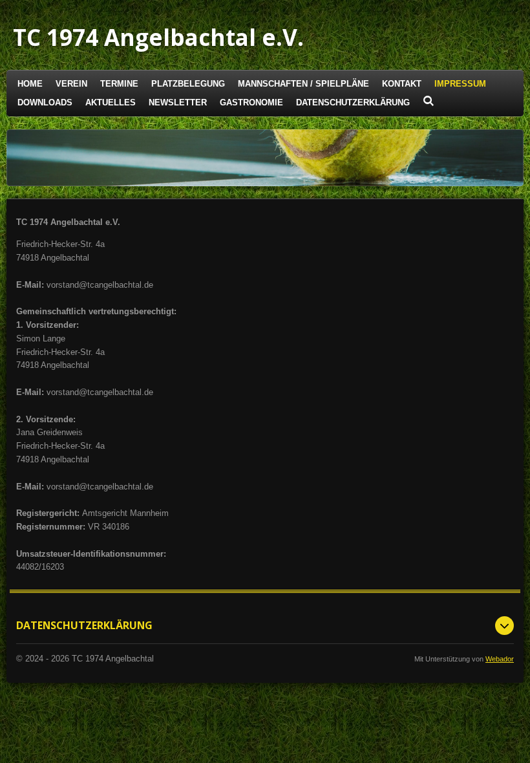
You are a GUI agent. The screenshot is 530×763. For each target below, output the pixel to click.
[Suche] (428, 101)
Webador (499, 659)
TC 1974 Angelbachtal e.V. (158, 37)
